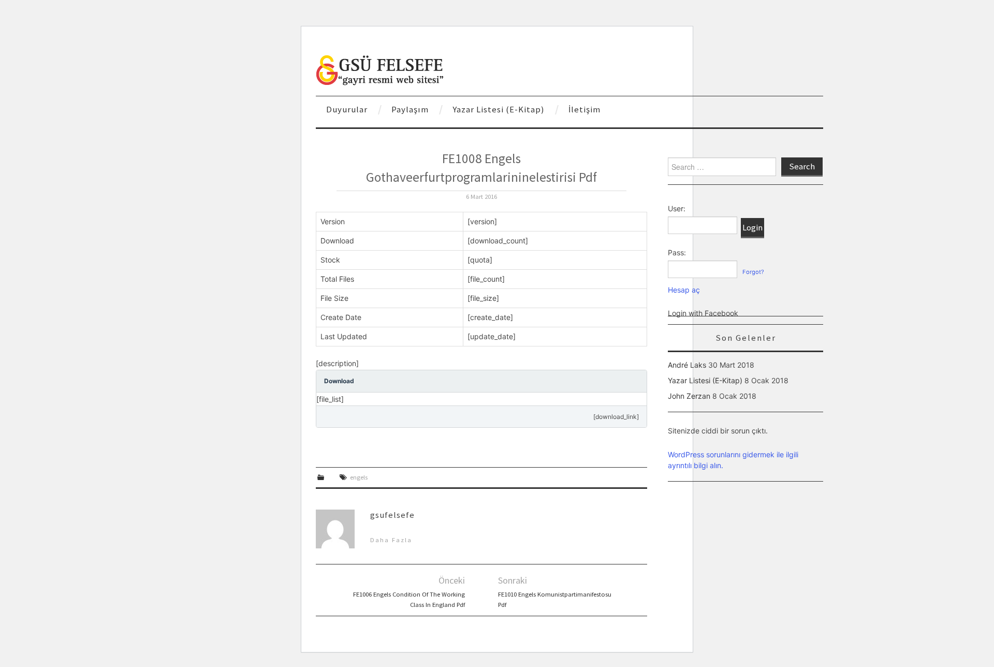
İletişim (584, 109)
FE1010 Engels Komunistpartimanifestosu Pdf (554, 599)
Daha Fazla (391, 540)
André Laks (687, 364)
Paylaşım (410, 109)
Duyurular (347, 109)
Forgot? (753, 272)
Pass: (677, 252)
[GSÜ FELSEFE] (380, 69)
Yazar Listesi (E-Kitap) (498, 109)
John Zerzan (689, 396)
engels (359, 477)
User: (676, 208)
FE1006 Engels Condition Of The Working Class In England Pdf (409, 599)
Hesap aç (684, 289)
